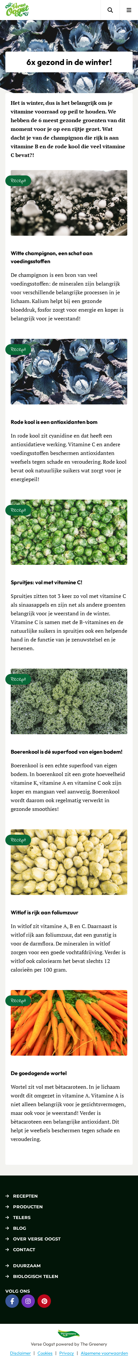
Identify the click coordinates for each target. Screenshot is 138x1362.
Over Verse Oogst (37, 1238)
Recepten (25, 1196)
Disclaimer (20, 1353)
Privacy (66, 1353)
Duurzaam (27, 1265)
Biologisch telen (35, 1276)
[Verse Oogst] (17, 10)
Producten (28, 1206)
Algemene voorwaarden (104, 1353)
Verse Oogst (43, 1344)
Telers (21, 1217)
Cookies (45, 1353)
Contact (24, 1249)
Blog (19, 1228)
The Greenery (93, 1344)
